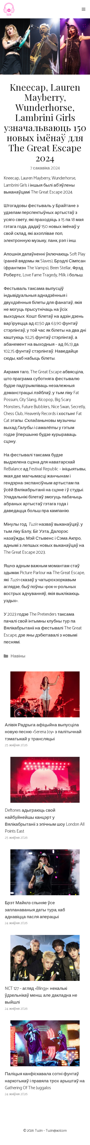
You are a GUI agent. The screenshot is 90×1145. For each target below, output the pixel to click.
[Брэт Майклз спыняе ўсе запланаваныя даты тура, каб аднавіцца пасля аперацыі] (45, 891)
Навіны (18, 656)
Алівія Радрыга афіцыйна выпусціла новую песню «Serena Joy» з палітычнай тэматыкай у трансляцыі (43, 732)
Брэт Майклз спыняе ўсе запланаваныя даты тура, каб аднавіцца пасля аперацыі (35, 909)
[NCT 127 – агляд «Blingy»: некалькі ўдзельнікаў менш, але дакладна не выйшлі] (45, 977)
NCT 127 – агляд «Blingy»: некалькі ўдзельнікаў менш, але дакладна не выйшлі (41, 995)
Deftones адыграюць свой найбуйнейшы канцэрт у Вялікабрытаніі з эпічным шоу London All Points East (44, 821)
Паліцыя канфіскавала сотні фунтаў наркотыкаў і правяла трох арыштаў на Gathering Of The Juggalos (45, 1081)
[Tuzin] (8, 9)
